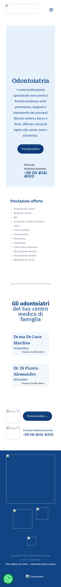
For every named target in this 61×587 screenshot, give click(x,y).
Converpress (37, 576)
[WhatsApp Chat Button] (8, 579)
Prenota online (30, 149)
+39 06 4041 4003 (38, 435)
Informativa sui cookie (16, 564)
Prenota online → (37, 416)
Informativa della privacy (43, 564)
